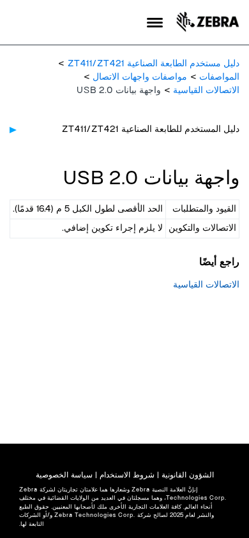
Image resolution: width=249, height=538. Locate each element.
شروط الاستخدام (127, 475)
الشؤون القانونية (188, 475)
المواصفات (219, 77)
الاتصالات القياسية (206, 90)
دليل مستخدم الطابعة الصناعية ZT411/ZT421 (153, 63)
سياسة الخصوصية (64, 475)
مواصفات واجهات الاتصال (140, 77)
